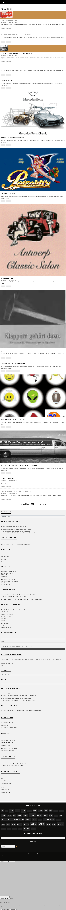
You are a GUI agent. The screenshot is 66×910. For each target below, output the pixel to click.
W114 (34, 824)
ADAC (39, 815)
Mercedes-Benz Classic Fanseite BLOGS (9, 581)
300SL (32, 815)
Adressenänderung (8, 478)
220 (23, 810)
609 (28, 504)
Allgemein (3, 28)
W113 (26, 824)
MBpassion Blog (4, 576)
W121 (54, 824)
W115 (42, 824)
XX (1, 561)
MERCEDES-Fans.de (5, 584)
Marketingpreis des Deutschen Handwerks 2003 (18, 350)
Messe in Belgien (7, 278)
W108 (8, 824)
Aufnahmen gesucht (8, 80)
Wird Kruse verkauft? (9, 21)
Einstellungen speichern (11, 909)
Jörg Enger (4, 22)
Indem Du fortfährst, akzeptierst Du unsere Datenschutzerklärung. (17, 646)
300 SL (20, 815)
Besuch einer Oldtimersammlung (13, 363)
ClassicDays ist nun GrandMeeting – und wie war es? (24, 528)
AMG (45, 815)
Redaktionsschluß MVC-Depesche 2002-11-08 (17, 492)
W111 (19, 824)
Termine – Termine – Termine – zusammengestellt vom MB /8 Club (15, 544)
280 (50, 811)
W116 (48, 824)
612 (40, 504)
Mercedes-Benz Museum (13, 820)
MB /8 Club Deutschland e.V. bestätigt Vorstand (19, 465)
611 (36, 504)
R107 (35, 820)
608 (24, 504)
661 (45, 504)
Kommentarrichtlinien (6, 627)
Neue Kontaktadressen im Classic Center (16, 67)
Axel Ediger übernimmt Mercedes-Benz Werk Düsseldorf (15, 596)
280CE (61, 811)
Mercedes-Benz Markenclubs (7, 582)
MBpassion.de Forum (5, 578)
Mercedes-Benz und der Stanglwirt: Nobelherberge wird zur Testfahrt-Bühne (19, 594)
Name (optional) (4, 637)
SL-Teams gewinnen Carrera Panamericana (16, 53)
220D (29, 811)
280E (4, 815)
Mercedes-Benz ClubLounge (7, 555)
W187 (20, 829)
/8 (3, 811)
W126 (9, 829)
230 (34, 811)
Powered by (8, 901)
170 (7, 811)
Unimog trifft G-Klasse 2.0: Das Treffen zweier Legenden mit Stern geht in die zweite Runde (22, 599)
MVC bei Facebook (5, 556)
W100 (3, 824)
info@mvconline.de (5, 625)
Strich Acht (49, 820)
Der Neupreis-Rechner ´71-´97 (8, 573)
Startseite (3, 6)
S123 (40, 819)
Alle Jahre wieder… (8, 193)
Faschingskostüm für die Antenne (13, 419)
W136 (14, 829)
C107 (51, 815)
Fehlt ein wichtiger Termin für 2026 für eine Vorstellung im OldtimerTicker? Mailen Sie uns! (21, 543)
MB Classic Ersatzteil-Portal (7, 574)
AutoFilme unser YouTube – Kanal (8, 571)
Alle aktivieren (3, 909)
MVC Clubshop (4, 558)
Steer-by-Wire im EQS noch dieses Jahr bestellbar (13, 597)
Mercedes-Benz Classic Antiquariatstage (16, 34)
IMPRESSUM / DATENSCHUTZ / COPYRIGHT (33, 853)
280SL (9, 815)
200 (11, 811)
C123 (61, 815)
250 (45, 811)
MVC (28, 819)
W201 (33, 829)
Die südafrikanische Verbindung (19, 526)
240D (40, 811)
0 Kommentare (8, 28)
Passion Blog (9, 589)
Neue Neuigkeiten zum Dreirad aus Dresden (21, 529)
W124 (4, 829)
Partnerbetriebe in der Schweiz (12, 137)
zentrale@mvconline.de (6, 616)
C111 (56, 815)
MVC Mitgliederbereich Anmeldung (8, 559)
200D (18, 811)
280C (55, 811)
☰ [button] (3, 1)
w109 (13, 824)
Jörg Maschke (4, 421)
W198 (26, 829)
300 (14, 815)
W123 (60, 824)
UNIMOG (58, 819)
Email (2, 641)
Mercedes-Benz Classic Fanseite (8, 579)
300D (25, 815)
